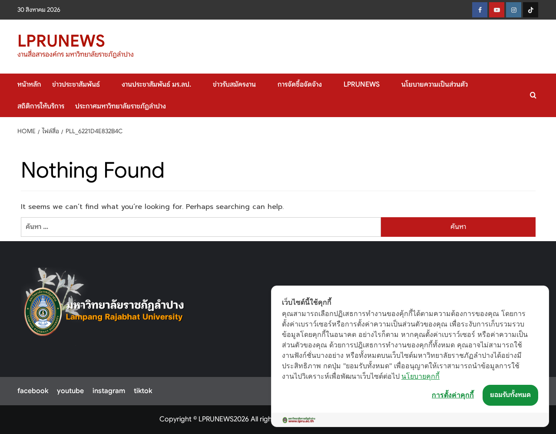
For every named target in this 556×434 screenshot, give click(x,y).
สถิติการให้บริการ (40, 106)
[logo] (104, 306)
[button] (533, 95)
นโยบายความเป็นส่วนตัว (434, 84)
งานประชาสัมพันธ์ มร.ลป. (156, 84)
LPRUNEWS (61, 40)
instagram (109, 391)
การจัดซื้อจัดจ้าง (300, 84)
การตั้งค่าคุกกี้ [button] (453, 394)
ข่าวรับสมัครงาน (234, 84)
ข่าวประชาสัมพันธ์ (76, 84)
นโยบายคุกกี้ (420, 376)
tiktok (143, 391)
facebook (32, 391)
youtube (70, 391)
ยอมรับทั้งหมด (510, 394)
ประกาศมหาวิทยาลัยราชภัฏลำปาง (120, 106)
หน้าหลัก (29, 84)
